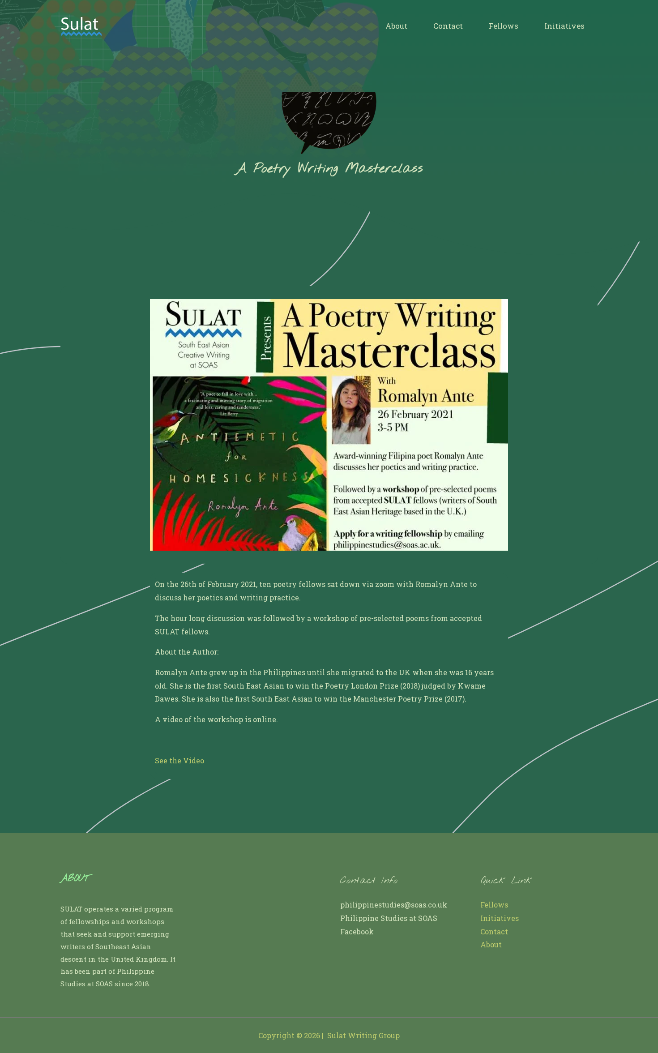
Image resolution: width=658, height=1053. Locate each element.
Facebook (357, 931)
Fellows (503, 26)
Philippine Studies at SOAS (388, 918)
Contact (448, 26)
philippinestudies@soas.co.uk (393, 904)
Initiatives (564, 26)
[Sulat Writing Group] (81, 25)
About (396, 26)
